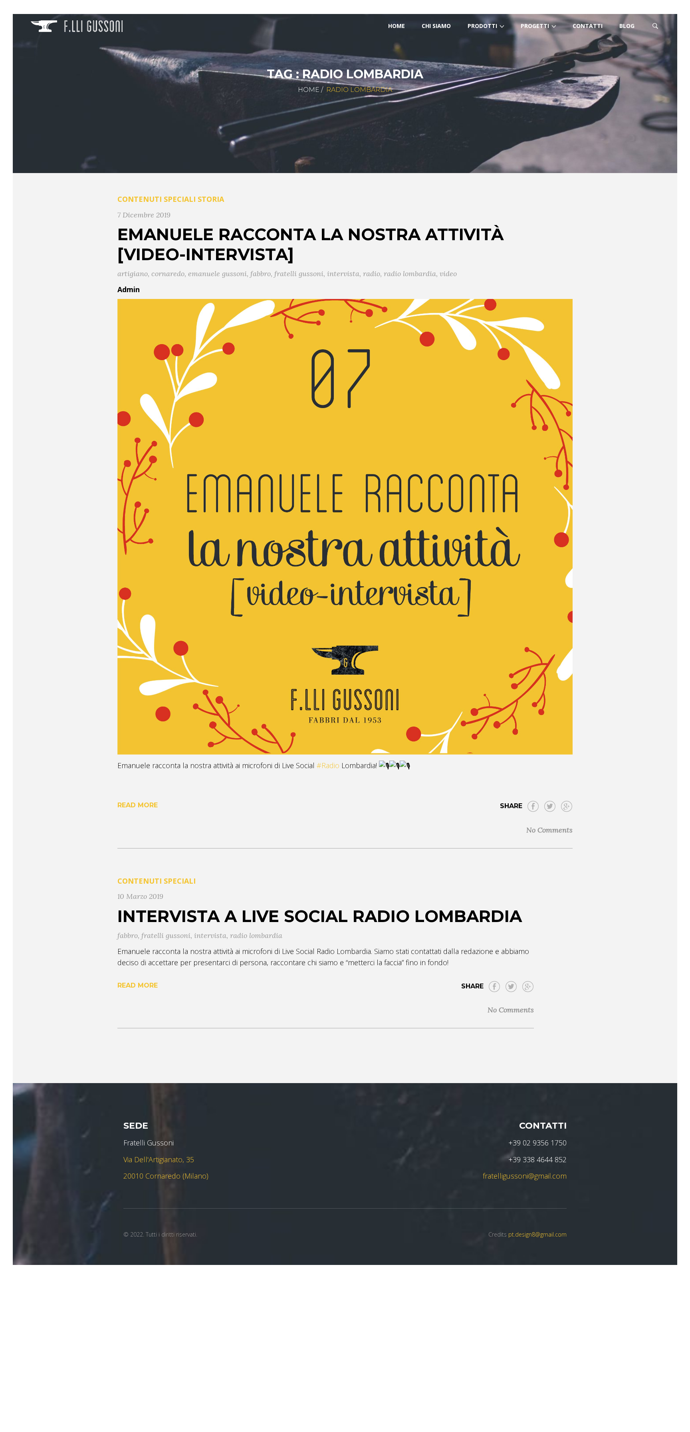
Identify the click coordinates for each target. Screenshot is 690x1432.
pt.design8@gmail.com (537, 1234)
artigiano (132, 273)
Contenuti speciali (156, 199)
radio (371, 273)
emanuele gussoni (217, 273)
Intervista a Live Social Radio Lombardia (319, 916)
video (448, 273)
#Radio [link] (328, 765)
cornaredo (167, 273)
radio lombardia (410, 273)
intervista (343, 273)
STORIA (211, 199)
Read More (137, 805)
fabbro (260, 273)
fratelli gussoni (298, 273)
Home (308, 90)
